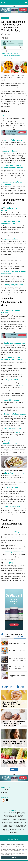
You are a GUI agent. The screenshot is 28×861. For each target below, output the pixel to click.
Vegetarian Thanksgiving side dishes (11, 55)
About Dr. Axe (5, 789)
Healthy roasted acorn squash (14, 414)
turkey (3, 79)
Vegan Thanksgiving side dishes (10, 53)
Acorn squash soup (11, 487)
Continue (14, 857)
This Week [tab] (20, 637)
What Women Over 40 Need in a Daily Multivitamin (14, 742)
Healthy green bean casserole (15, 343)
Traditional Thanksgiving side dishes (11, 58)
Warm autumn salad (10, 116)
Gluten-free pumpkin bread (14, 473)
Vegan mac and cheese (11, 239)
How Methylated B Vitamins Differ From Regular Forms (11, 704)
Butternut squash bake (12, 428)
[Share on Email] (2, 38)
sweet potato (21, 385)
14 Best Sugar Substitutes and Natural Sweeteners (17, 651)
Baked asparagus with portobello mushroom (10, 222)
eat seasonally (17, 432)
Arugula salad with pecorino (14, 140)
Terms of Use (9, 852)
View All (14, 769)
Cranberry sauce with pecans (15, 552)
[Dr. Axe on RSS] (3, 800)
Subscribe (18, 2)
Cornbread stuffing (11, 532)
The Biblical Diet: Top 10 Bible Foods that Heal (17, 676)
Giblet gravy (8, 563)
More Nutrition (12, 687)
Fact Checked (5, 17)
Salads (3, 51)
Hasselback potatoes (12, 506)
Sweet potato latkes (11, 379)
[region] (14, 850)
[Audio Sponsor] (12, 47)
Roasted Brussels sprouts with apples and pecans (12, 442)
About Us (4, 792)
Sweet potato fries (10, 258)
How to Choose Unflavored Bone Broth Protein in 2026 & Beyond (13, 723)
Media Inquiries (5, 795)
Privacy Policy (13, 839)
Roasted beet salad (10, 151)
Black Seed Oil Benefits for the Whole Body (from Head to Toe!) (17, 659)
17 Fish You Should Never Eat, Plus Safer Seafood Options (17, 667)
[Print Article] (6, 38)
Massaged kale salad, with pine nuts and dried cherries (12, 166)
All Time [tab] (7, 637)
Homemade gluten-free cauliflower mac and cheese (11, 358)
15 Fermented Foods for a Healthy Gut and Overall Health (17, 642)
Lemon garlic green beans (13, 284)
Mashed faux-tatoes (11, 400)
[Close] (26, 842)
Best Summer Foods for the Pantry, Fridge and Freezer (13, 762)
